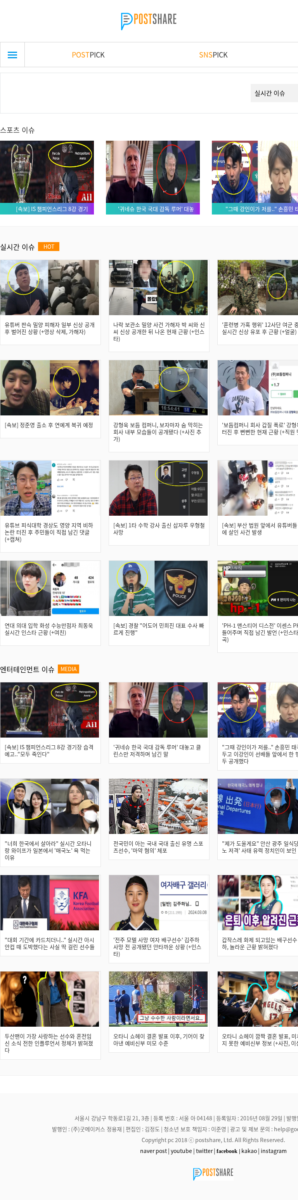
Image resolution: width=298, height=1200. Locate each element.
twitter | (205, 1151)
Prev (18, 84)
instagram (274, 1151)
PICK (88, 54)
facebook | (228, 1151)
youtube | (183, 1151)
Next (231, 84)
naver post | (155, 1151)
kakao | (250, 1151)
